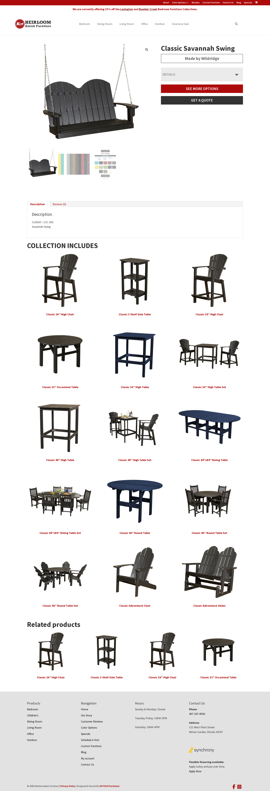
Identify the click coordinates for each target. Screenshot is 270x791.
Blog (239, 2)
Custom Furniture (211, 2)
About (166, 2)
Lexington (126, 9)
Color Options (179, 2)
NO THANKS (161, 425)
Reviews (196, 2)
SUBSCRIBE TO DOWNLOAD (162, 413)
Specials (248, 2)
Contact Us (228, 2)
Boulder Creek (148, 9)
